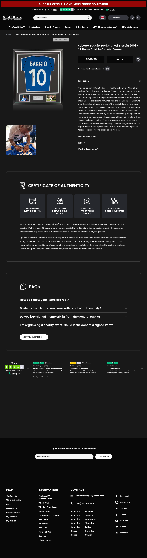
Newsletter (43, 519)
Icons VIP (42, 527)
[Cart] (138, 17)
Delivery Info (12, 508)
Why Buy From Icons (47, 507)
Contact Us (11, 496)
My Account (11, 516)
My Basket (11, 521)
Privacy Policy (45, 540)
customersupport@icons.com (89, 495)
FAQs (8, 504)
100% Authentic (13, 500)
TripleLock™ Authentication (45, 497)
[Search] (88, 17)
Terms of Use (44, 532)
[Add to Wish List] (138, 59)
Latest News (44, 511)
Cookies (42, 536)
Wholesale (43, 523)
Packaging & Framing (48, 515)
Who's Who (43, 503)
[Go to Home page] (12, 18)
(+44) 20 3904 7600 (85, 503)
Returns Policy (13, 512)
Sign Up (102, 456)
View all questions (32, 337)
